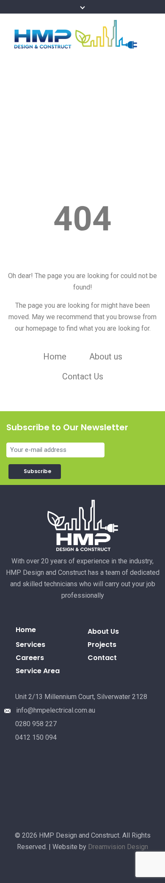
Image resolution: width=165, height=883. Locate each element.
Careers (30, 658)
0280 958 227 (36, 724)
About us (105, 356)
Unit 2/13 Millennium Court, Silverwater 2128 (81, 697)
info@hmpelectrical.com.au (55, 710)
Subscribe (39, 471)
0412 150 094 (36, 737)
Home (54, 356)
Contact (102, 658)
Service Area (38, 671)
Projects (102, 644)
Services (30, 644)
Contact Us (82, 376)
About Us (103, 631)
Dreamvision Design (118, 847)
